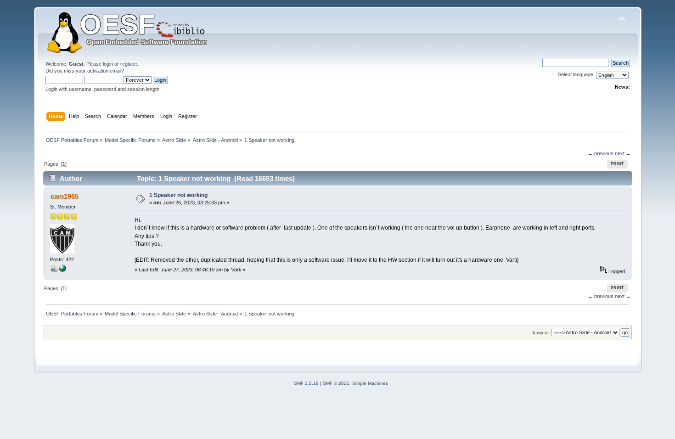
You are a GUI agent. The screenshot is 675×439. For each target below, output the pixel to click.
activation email (104, 70)
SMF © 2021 (336, 383)
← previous (600, 153)
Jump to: (541, 332)
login (108, 64)
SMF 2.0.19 (306, 383)
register (128, 64)
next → (623, 153)
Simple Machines (370, 383)
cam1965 (65, 196)
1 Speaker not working (178, 195)
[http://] (62, 270)
